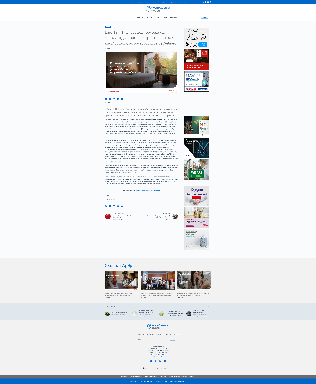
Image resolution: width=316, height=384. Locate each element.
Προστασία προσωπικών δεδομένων (177, 376)
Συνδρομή (156, 2)
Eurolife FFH (110, 199)
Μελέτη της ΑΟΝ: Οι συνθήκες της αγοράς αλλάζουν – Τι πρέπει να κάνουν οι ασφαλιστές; (147, 313)
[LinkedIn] (210, 2)
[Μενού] (105, 17)
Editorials (204, 17)
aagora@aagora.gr (160, 354)
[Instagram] (205, 2)
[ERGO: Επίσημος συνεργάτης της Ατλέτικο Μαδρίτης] (107, 313)
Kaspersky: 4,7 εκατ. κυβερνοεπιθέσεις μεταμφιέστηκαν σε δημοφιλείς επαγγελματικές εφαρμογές (202, 313)
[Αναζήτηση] (210, 17)
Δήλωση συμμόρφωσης (151, 376)
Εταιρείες (108, 26)
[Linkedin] (165, 361)
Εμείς (147, 2)
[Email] (123, 99)
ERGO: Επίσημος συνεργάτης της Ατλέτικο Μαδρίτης (120, 313)
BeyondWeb (183, 381)
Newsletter (182, 2)
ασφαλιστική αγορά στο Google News (147, 190)
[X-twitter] (156, 361)
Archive (164, 2)
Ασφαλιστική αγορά (136, 2)
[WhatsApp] (119, 99)
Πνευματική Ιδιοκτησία (136, 376)
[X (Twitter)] (208, 2)
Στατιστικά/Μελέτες (171, 17)
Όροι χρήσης (124, 376)
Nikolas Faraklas (163, 381)
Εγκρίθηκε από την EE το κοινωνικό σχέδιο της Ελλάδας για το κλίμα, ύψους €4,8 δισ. (174, 313)
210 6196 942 (159, 356)
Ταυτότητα (192, 376)
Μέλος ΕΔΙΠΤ (162, 376)
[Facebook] (203, 2)
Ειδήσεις (150, 17)
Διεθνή (159, 17)
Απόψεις (140, 17)
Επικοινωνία (172, 2)
